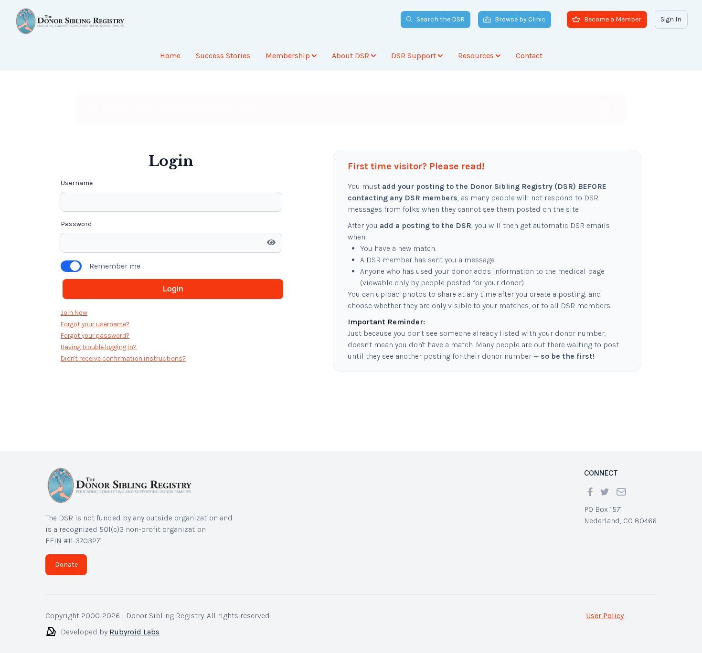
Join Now (74, 313)
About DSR (350, 55)
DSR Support (413, 55)
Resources (476, 55)
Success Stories (223, 55)
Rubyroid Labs (134, 631)
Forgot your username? (95, 324)
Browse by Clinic (520, 19)
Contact (529, 55)
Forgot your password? (95, 336)
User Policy (605, 615)
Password (76, 224)
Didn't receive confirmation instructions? (123, 358)
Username (77, 183)
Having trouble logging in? (99, 347)
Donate (66, 564)
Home (170, 55)
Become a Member (612, 19)
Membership (288, 55)
